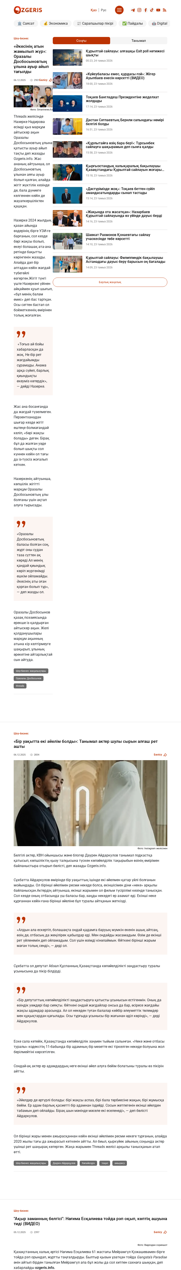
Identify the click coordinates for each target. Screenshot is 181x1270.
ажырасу (120, 1163)
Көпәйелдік (88, 1163)
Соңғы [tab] (81, 41)
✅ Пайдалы (132, 23)
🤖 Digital (159, 23)
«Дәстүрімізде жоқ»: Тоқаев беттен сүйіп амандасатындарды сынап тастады (120, 191)
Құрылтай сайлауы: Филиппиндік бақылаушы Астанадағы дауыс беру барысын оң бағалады (125, 260)
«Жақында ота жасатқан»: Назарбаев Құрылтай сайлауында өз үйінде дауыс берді (124, 214)
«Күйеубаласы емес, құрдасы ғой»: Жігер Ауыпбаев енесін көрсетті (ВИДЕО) (120, 76)
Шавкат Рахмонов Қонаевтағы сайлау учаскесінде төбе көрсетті (118, 237)
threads (20, 685)
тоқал (105, 1163)
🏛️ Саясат (25, 23)
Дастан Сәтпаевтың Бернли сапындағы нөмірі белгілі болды (125, 122)
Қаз (94, 10)
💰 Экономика (55, 23)
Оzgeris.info (23, 159)
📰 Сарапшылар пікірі (95, 23)
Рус (103, 10)
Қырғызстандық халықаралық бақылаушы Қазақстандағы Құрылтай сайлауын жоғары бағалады (124, 168)
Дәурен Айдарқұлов (64, 1163)
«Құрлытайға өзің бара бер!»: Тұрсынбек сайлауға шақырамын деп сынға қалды (120, 145)
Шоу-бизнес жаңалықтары (31, 671)
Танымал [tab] (139, 41)
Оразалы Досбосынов (28, 678)
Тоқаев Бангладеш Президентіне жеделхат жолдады (122, 99)
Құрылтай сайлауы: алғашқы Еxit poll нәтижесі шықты (125, 53)
